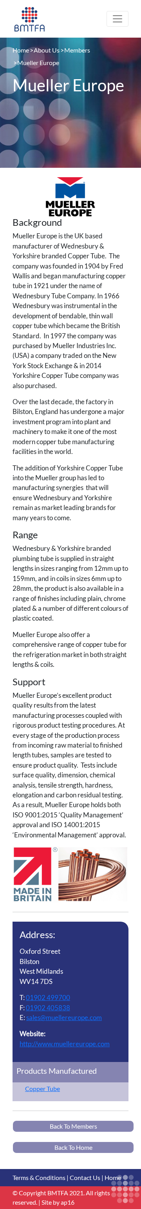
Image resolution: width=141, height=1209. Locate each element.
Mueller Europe (38, 62)
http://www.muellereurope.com (65, 1044)
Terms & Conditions (39, 1177)
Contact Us (85, 1177)
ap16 (67, 1202)
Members (77, 50)
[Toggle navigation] (117, 19)
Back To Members (73, 1126)
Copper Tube (42, 1088)
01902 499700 (48, 997)
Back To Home (73, 1147)
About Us (47, 50)
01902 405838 (48, 1008)
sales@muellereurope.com (64, 1017)
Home (21, 50)
